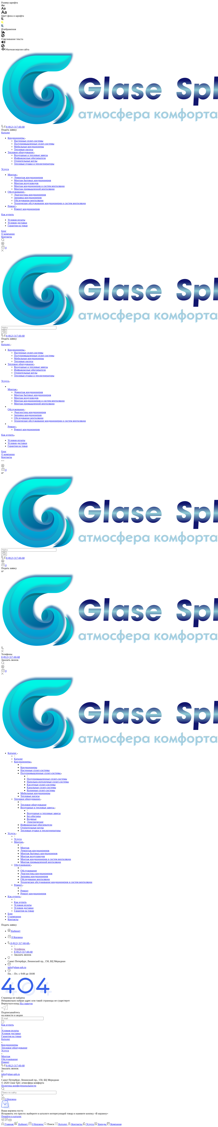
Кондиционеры (16, 138)
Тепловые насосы (23, 149)
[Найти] (4, 331)
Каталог (5, 132)
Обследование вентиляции (28, 200)
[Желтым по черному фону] (2, 23)
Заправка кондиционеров (28, 197)
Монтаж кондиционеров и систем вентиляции (39, 186)
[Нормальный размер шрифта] (3, 8)
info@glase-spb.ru (17, 967)
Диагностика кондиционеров (30, 194)
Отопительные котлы (25, 161)
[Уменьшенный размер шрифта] (2, 5)
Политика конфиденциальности (18, 1085)
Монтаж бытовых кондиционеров (32, 180)
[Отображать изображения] (3, 32)
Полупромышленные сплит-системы (34, 143)
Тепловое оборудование (21, 152)
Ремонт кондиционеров (27, 209)
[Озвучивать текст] (3, 42)
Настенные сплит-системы (28, 141)
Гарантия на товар (18, 225)
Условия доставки (17, 222)
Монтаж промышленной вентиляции (34, 189)
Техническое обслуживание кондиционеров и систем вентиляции (50, 203)
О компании (8, 234)
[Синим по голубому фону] (2, 26)
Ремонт (12, 206)
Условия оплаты (16, 220)
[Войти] (2, 244)
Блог (3, 231)
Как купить (7, 214)
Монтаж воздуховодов (26, 183)
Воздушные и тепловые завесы (31, 155)
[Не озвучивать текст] (2, 46)
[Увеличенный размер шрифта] (4, 13)
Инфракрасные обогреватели (30, 158)
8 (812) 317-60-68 (15, 127)
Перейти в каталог (11, 1116)
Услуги (5, 169)
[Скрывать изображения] (2, 36)
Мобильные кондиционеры (29, 146)
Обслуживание (16, 191)
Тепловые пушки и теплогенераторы (34, 163)
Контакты (6, 236)
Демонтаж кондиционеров (28, 177)
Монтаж (12, 174)
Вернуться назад (10, 1003)
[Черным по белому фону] (2, 19)
